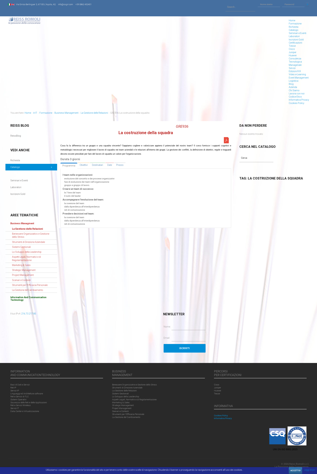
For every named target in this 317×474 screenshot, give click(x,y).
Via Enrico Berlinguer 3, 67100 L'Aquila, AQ (36, 4)
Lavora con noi (296, 93)
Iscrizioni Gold (296, 39)
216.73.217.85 (28, 313)
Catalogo (293, 30)
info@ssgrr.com (65, 4)
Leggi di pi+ (309, 470)
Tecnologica (295, 61)
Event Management (299, 77)
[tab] (68, 166)
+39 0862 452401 (83, 4)
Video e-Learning (297, 74)
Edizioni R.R (295, 71)
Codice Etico (295, 96)
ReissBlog (15, 135)
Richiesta (293, 27)
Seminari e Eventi (297, 33)
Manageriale (295, 65)
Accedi (307, 4)
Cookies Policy (296, 103)
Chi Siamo (294, 90)
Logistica (293, 81)
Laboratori (294, 36)
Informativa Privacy (299, 99)
